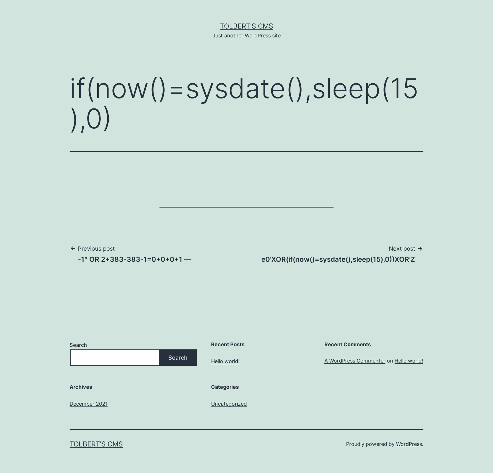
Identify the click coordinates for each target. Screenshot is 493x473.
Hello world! (225, 361)
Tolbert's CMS (246, 26)
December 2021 (89, 404)
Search (78, 345)
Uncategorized (229, 404)
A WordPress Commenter (354, 361)
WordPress (409, 444)
